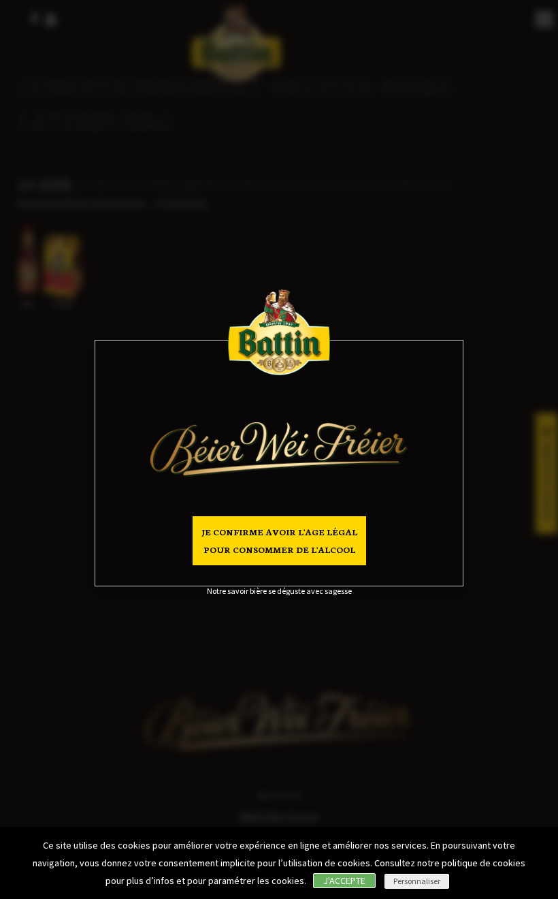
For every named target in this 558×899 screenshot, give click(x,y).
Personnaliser (416, 881)
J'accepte (344, 880)
